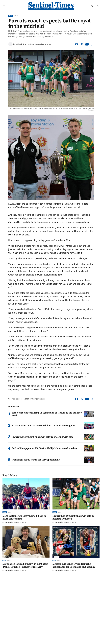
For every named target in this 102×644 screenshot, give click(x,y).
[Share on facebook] (77, 44)
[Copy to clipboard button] (92, 44)
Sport (10, 15)
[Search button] (92, 6)
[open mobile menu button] (4, 6)
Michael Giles (21, 44)
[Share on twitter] (81, 44)
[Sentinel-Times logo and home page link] (51, 6)
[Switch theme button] (98, 6)
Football (16, 15)
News (9, 512)
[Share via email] (87, 44)
